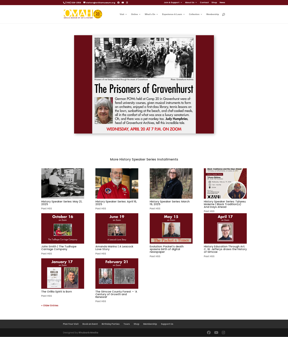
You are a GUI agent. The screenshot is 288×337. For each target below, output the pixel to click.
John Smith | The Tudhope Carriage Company (58, 248)
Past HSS (46, 208)
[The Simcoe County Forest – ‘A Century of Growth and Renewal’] (116, 273)
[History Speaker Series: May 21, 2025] (62, 183)
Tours (126, 323)
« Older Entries (49, 305)
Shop (214, 2)
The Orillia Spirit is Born (56, 291)
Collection (194, 14)
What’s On (150, 14)
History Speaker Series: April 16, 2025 (116, 203)
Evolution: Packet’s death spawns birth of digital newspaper (167, 249)
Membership (212, 14)
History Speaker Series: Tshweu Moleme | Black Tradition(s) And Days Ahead (225, 204)
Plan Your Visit (71, 323)
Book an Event (90, 323)
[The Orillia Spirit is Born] (62, 273)
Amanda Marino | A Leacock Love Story (114, 248)
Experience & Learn (172, 14)
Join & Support (171, 2)
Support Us (167, 323)
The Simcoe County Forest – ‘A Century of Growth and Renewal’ (116, 294)
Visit (122, 14)
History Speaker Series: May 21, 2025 (61, 203)
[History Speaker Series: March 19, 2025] (171, 183)
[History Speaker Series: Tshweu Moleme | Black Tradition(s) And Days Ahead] (225, 183)
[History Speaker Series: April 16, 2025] (116, 183)
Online (134, 14)
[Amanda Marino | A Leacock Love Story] (116, 228)
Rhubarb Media (88, 332)
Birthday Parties (111, 323)
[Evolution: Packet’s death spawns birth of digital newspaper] (171, 228)
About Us (189, 2)
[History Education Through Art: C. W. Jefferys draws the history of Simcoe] (225, 228)
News (222, 2)
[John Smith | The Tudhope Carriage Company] (62, 228)
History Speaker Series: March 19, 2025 (170, 203)
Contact (204, 2)
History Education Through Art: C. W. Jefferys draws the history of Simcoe (225, 249)
